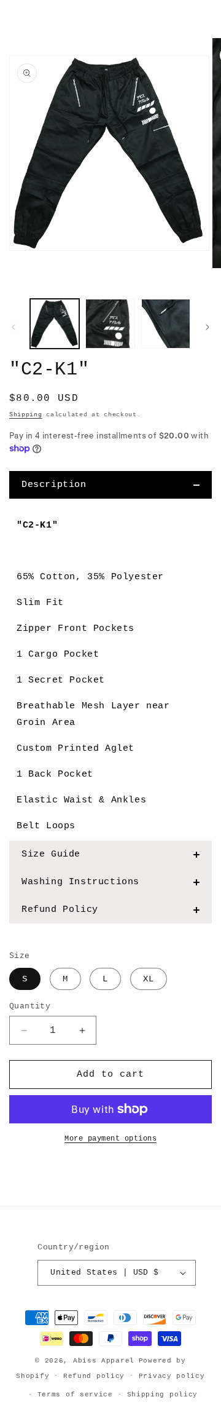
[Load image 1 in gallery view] (54, 323)
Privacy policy (172, 1376)
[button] (110, 485)
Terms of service (75, 1394)
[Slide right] (207, 327)
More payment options (110, 1138)
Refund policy (94, 1376)
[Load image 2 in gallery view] (109, 323)
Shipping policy (162, 1394)
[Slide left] (13, 327)
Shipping (25, 414)
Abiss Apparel (103, 1360)
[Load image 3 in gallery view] (165, 323)
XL (148, 979)
